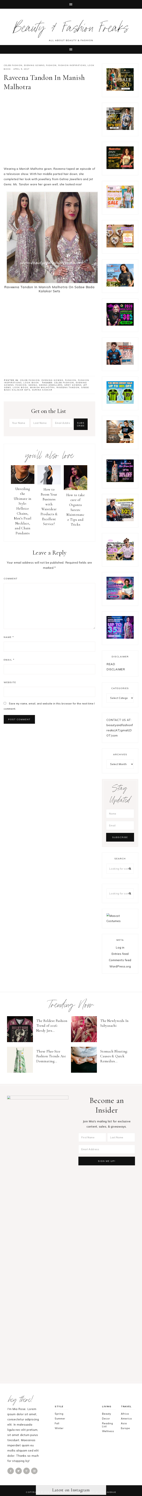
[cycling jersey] (120, 520)
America (126, 1418)
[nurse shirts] (120, 246)
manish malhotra (42, 387)
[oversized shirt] (120, 90)
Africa (125, 1413)
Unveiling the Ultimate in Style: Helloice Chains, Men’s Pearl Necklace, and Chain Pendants (22, 511)
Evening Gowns (34, 65)
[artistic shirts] (120, 637)
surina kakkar (42, 390)
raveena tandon (68, 387)
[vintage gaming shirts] (120, 363)
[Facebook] (10, 1470)
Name (9, 637)
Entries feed (120, 954)
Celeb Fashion (13, 65)
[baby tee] (120, 403)
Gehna (32, 385)
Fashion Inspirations (72, 65)
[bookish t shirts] (120, 285)
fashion (21, 385)
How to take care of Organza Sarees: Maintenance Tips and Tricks (75, 510)
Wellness (108, 1431)
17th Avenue (108, 1492)
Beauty (106, 1413)
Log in (120, 947)
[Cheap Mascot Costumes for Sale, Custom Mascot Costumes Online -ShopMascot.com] (120, 921)
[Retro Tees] (120, 168)
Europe (125, 1428)
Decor (106, 1418)
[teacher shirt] (120, 207)
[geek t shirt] (120, 598)
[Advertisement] (49, 130)
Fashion (51, 65)
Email (9, 659)
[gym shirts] (120, 442)
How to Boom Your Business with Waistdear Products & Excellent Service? (49, 506)
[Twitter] (18, 1470)
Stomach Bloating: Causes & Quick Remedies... (114, 1056)
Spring (59, 1413)
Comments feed (120, 960)
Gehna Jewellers (50, 385)
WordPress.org (120, 966)
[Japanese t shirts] (120, 129)
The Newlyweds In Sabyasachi (114, 1023)
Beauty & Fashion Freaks (71, 29)
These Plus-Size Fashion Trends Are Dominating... (51, 1056)
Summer (60, 1418)
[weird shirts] (120, 324)
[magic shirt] (120, 481)
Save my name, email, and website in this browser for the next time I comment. (49, 706)
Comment (11, 578)
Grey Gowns (73, 385)
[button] (71, 4)
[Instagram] (34, 1470)
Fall (57, 1423)
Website (10, 682)
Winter (59, 1428)
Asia (124, 1423)
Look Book (31, 382)
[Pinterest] (26, 1470)
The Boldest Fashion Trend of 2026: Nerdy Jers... (51, 1026)
